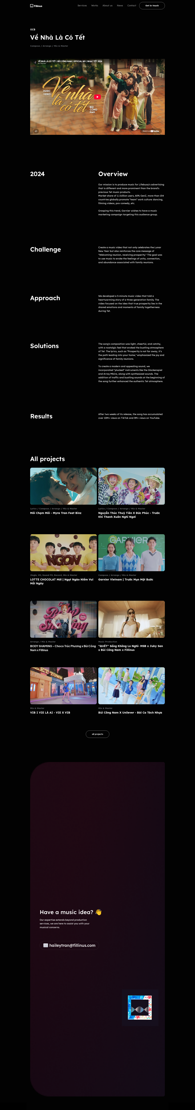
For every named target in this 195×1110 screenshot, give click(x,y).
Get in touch (152, 5)
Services (82, 5)
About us (107, 5)
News (120, 5)
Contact (131, 5)
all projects (97, 734)
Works (94, 5)
